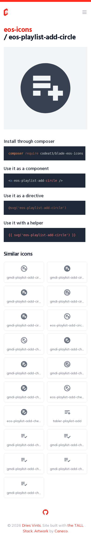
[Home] (6, 12)
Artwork (41, 531)
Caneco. (61, 531)
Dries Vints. (32, 525)
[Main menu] (84, 12)
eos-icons (18, 30)
